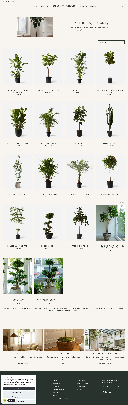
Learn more (23, 363)
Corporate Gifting (58, 386)
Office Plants (57, 383)
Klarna (79, 389)
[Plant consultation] (105, 340)
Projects (6, 1)
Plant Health (81, 380)
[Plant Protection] (23, 340)
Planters (83, 6)
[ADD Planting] (64, 340)
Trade (12, 1)
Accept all (19, 388)
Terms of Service (83, 383)
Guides (93, 6)
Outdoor (45, 6)
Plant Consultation (58, 389)
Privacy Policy (81, 386)
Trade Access (57, 392)
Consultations (105, 363)
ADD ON (64, 363)
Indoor (34, 6)
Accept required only (18, 392)
